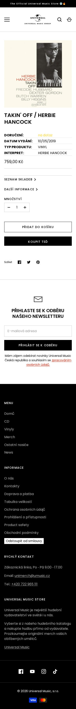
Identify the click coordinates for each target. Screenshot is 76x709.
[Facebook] (21, 671)
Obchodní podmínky (21, 532)
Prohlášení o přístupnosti (25, 517)
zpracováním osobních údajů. (49, 362)
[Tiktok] (55, 671)
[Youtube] (32, 671)
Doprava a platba (19, 493)
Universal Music (17, 647)
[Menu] (7, 19)
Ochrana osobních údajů (24, 509)
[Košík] (69, 19)
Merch (9, 437)
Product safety (16, 524)
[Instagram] (43, 671)
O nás (9, 478)
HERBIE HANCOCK (52, 152)
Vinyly (9, 429)
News (8, 452)
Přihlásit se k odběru (38, 345)
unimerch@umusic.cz (32, 575)
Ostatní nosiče (16, 444)
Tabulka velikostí (18, 501)
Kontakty (11, 486)
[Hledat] (59, 19)
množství (13, 199)
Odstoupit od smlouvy (24, 540)
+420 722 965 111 (24, 584)
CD (6, 421)
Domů (9, 413)
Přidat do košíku (38, 227)
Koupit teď (38, 242)
